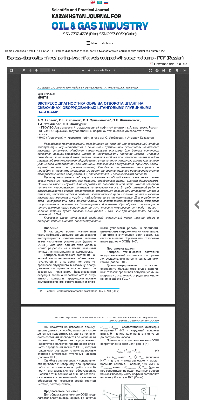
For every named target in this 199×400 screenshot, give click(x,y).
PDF (163, 50)
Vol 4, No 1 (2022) (40, 50)
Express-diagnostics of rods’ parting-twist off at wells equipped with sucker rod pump (106, 50)
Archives (107, 43)
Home (8, 50)
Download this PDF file (170, 64)
